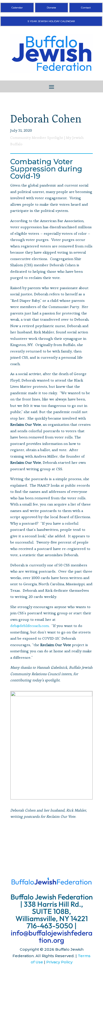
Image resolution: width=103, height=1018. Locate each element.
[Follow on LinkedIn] (62, 977)
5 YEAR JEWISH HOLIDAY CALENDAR (51, 21)
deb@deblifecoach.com (29, 625)
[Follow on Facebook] (42, 977)
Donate (51, 7)
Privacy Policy (59, 962)
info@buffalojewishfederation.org (51, 936)
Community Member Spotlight (36, 137)
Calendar (17, 7)
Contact (86, 7)
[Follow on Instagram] (52, 977)
